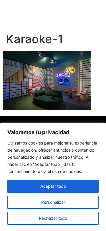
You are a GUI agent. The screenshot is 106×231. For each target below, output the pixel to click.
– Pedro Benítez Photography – (47, 14)
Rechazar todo (53, 218)
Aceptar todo (53, 186)
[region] (53, 177)
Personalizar (53, 202)
